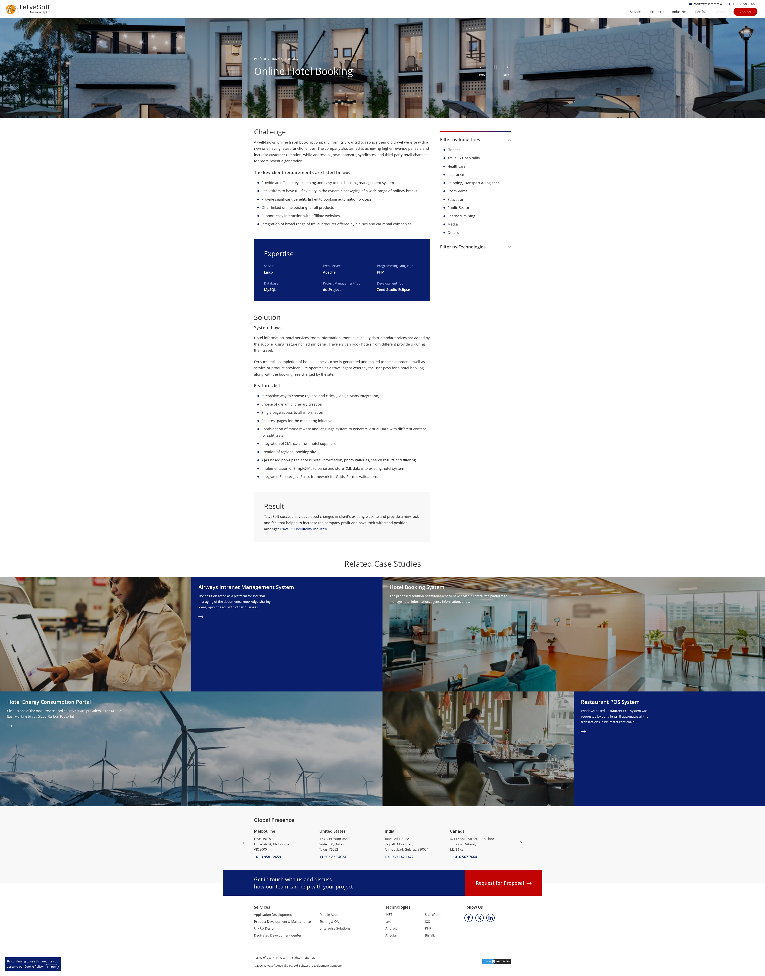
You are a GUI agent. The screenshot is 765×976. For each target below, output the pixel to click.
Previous (245, 843)
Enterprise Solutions (335, 928)
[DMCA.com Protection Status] (496, 961)
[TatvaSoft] (28, 8)
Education (455, 199)
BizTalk (430, 935)
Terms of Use (263, 957)
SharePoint (433, 914)
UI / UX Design (264, 928)
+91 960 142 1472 (399, 856)
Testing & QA (329, 921)
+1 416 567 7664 (463, 856)
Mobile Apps (329, 914)
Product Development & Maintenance (282, 921)
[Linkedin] (490, 918)
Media (452, 224)
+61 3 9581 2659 (267, 856)
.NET (388, 914)
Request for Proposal (500, 882)
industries (679, 12)
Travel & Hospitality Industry (303, 529)
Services (636, 12)
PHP (380, 272)
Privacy (280, 957)
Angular (391, 935)
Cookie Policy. (34, 966)
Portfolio (701, 12)
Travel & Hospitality (463, 158)
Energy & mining (461, 216)
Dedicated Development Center (277, 935)
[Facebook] (468, 918)
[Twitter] (479, 918)
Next (519, 842)
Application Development (273, 914)
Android (391, 928)
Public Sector (458, 207)
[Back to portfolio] (494, 67)
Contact (745, 12)
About (721, 12)
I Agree (51, 967)
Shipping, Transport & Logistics (473, 182)
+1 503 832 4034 (332, 856)
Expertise (657, 12)
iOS (427, 921)
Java (388, 921)
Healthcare (456, 166)
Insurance (455, 174)
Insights (295, 957)
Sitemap (310, 957)
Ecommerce (457, 191)
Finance (453, 149)
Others (453, 232)
